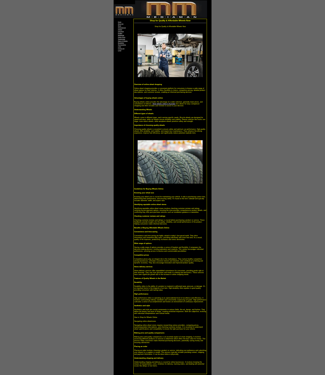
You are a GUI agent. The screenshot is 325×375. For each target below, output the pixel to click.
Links (119, 46)
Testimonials (121, 39)
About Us (120, 24)
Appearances (122, 27)
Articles (120, 29)
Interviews (121, 31)
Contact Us (121, 48)
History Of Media (123, 41)
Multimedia (121, 35)
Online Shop (121, 37)
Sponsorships (122, 45)
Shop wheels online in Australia (163, 104)
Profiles (120, 33)
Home (119, 22)
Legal (119, 50)
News (119, 25)
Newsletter (121, 43)
